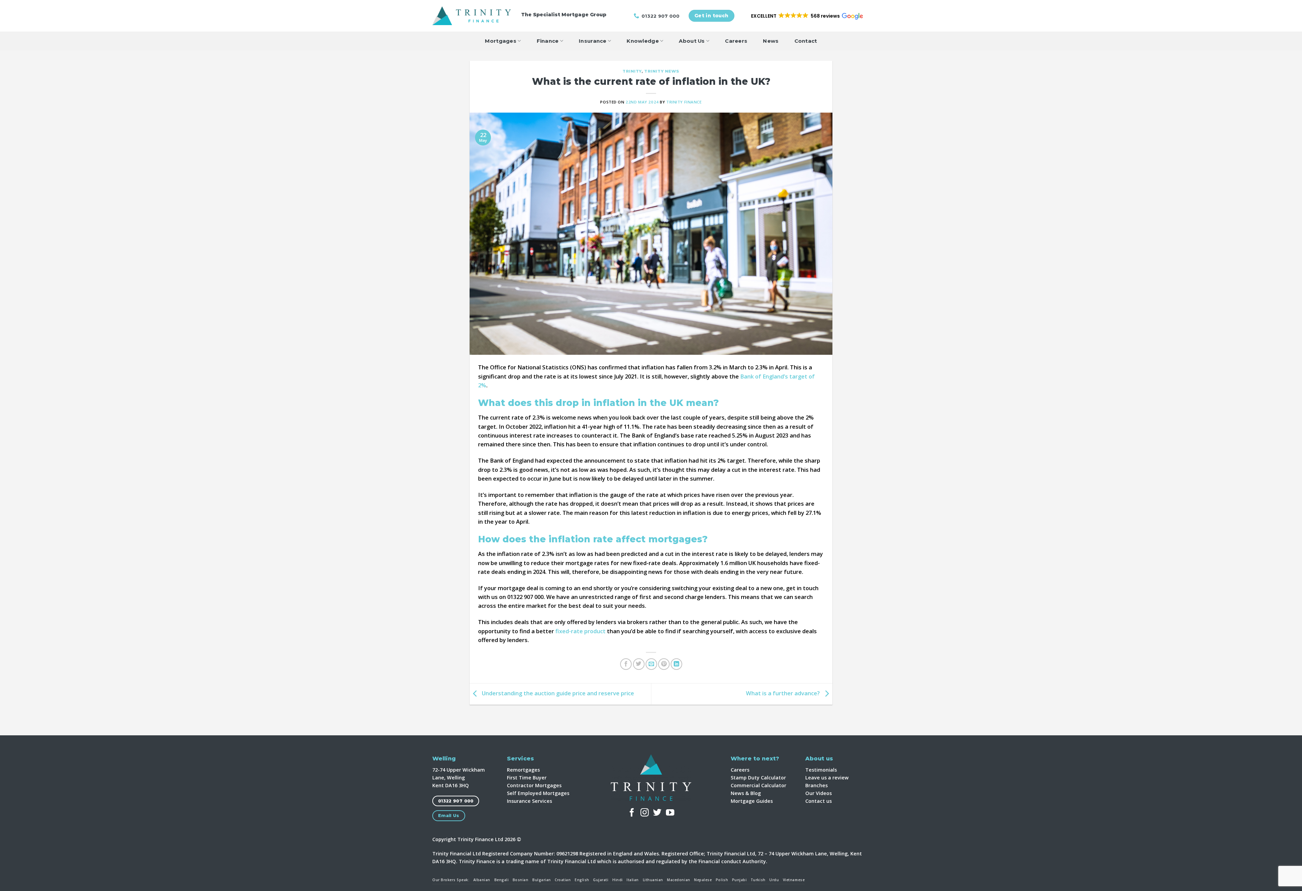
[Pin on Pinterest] (664, 664)
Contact (805, 41)
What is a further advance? (783, 693)
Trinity (632, 71)
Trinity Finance (684, 101)
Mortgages (500, 41)
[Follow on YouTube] (670, 813)
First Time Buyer (527, 777)
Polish (722, 879)
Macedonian (678, 879)
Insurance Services (529, 801)
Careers (736, 41)
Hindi (617, 879)
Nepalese (703, 879)
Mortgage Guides (752, 801)
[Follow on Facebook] (632, 813)
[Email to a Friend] (651, 664)
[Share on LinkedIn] (676, 664)
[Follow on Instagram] (644, 813)
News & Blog (746, 793)
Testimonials (821, 770)
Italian (633, 879)
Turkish (758, 879)
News (770, 41)
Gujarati (600, 879)
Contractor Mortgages (534, 785)
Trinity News (661, 71)
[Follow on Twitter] (657, 813)
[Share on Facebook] (626, 664)
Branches (816, 785)
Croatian (563, 879)
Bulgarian (541, 879)
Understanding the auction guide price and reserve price (557, 693)
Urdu (774, 879)
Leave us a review (827, 777)
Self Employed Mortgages (538, 793)
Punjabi (739, 879)
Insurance (593, 41)
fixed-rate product (580, 631)
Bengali (501, 879)
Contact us (818, 801)
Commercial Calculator (758, 785)
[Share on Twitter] (639, 664)
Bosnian (521, 879)
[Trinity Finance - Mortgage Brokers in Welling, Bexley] (471, 15)
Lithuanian (653, 879)
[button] (806, 16)
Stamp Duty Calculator (758, 777)
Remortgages (523, 770)
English (582, 879)
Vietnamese (794, 879)
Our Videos (818, 793)
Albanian (481, 879)
